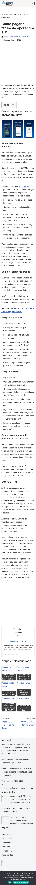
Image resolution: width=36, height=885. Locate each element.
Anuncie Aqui (6, 834)
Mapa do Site (7, 855)
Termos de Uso (7, 851)
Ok (10, 882)
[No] (34, 878)
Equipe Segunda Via (12, 37)
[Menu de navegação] (32, 3)
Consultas (9, 14)
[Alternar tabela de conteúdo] (12, 105)
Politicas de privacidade (20, 882)
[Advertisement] (18, 65)
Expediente (6, 843)
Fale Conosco (7, 839)
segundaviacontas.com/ (10, 654)
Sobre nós (5, 847)
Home (3, 14)
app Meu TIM (24, 186)
